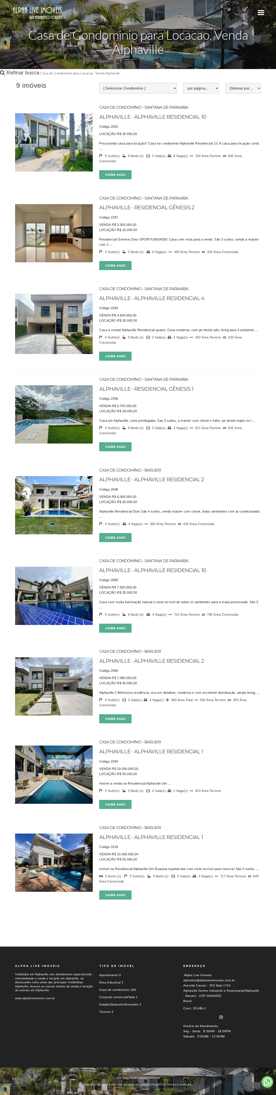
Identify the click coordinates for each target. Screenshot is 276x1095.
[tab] (138, 1059)
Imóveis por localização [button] (32, 1059)
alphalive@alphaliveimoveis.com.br (209, 980)
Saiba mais (115, 175)
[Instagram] (221, 1017)
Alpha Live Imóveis (198, 975)
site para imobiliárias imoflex (138, 1077)
